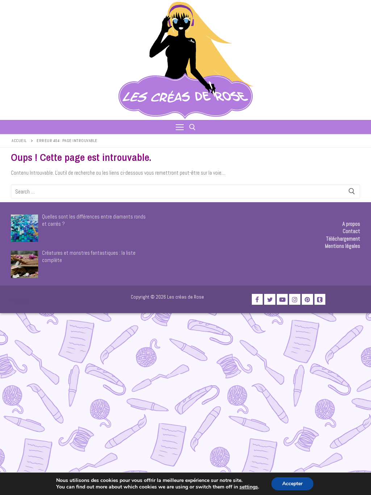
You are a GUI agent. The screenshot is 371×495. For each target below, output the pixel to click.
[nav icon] (180, 127)
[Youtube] (282, 299)
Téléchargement (343, 238)
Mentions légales (342, 245)
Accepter (292, 483)
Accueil (19, 140)
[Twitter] (269, 299)
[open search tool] (192, 127)
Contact (351, 231)
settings (248, 487)
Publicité (20, 301)
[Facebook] (257, 299)
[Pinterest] (307, 299)
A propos (351, 223)
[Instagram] (294, 299)
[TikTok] (320, 299)
